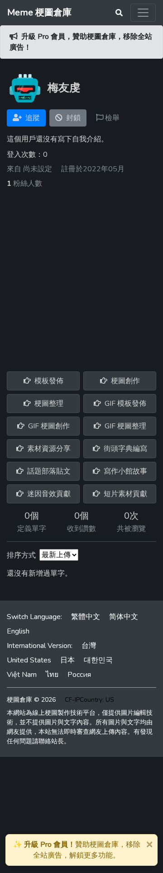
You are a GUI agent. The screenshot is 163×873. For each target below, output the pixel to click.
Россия (79, 675)
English (18, 631)
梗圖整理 (48, 403)
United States (29, 660)
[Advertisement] (81, 274)
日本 (67, 660)
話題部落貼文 (48, 471)
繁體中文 (85, 617)
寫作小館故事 (124, 471)
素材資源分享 (48, 449)
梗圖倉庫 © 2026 (31, 699)
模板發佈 (48, 381)
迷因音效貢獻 (48, 494)
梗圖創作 (124, 381)
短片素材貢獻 (124, 494)
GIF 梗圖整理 (124, 426)
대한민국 (98, 660)
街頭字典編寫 (124, 449)
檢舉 (111, 118)
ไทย (52, 675)
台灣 (89, 646)
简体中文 (123, 617)
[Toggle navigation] (143, 13)
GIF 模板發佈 (124, 403)
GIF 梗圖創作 (48, 426)
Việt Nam (22, 675)
